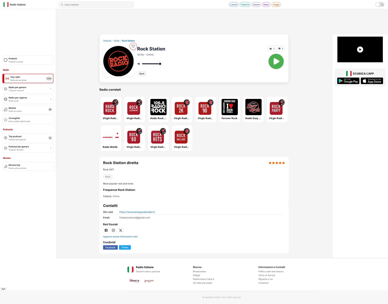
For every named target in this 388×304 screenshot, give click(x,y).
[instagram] (113, 230)
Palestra (245, 4)
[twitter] (121, 230)
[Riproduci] (276, 61)
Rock (141, 73)
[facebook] (106, 230)
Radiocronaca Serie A (203, 279)
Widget (196, 275)
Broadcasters (199, 271)
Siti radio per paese (202, 283)
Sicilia (116, 40)
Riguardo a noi (265, 279)
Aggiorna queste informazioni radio (120, 236)
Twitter (124, 247)
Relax (266, 4)
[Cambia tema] (379, 4)
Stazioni (107, 40)
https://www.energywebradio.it (137, 211)
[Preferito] (133, 46)
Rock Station (128, 40)
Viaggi (276, 4)
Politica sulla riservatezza (270, 271)
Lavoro (233, 4)
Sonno (256, 4)
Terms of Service (266, 275)
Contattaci (263, 283)
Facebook (110, 247)
